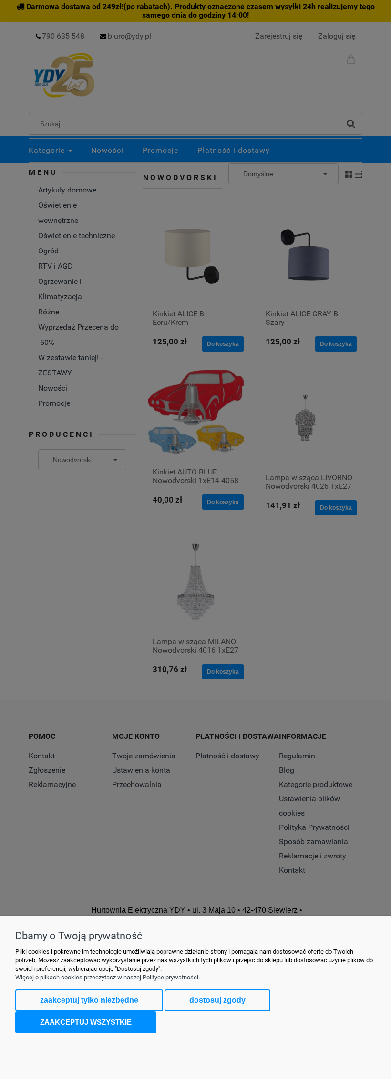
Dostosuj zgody (217, 1000)
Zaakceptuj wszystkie (86, 1022)
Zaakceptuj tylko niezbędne (89, 1000)
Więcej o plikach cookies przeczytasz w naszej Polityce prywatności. (107, 977)
